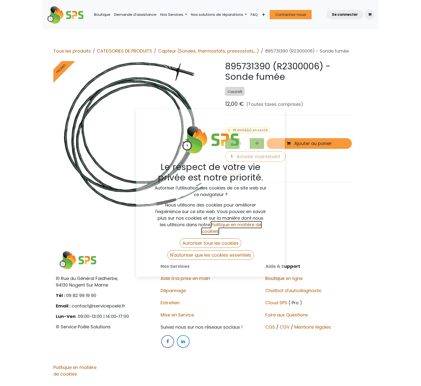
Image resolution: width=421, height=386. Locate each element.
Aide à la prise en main (185, 278)
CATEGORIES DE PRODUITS (124, 51)
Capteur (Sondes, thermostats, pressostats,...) (208, 51)
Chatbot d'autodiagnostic (294, 290)
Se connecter (345, 14)
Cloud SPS (276, 303)
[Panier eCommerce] (370, 14)
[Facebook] (167, 341)
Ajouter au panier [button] (312, 143)
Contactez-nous (290, 14)
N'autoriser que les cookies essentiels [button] (210, 255)
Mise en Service (178, 315)
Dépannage (174, 290)
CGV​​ (285, 327)
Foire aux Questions (287, 315)
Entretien (170, 303)
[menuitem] (102, 14)
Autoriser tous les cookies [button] (210, 243)
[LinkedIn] (183, 341)
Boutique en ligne (284, 278)
